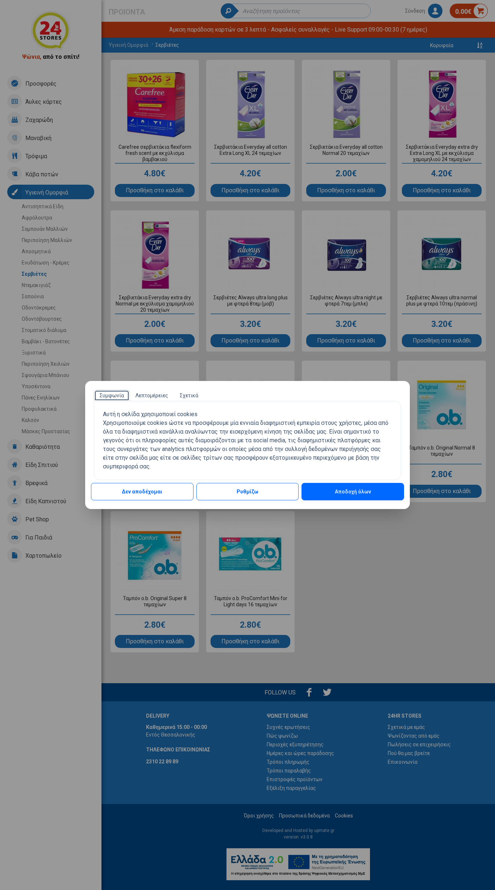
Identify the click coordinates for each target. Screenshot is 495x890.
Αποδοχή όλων (353, 492)
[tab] (112, 395)
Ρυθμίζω (247, 492)
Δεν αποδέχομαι (142, 492)
